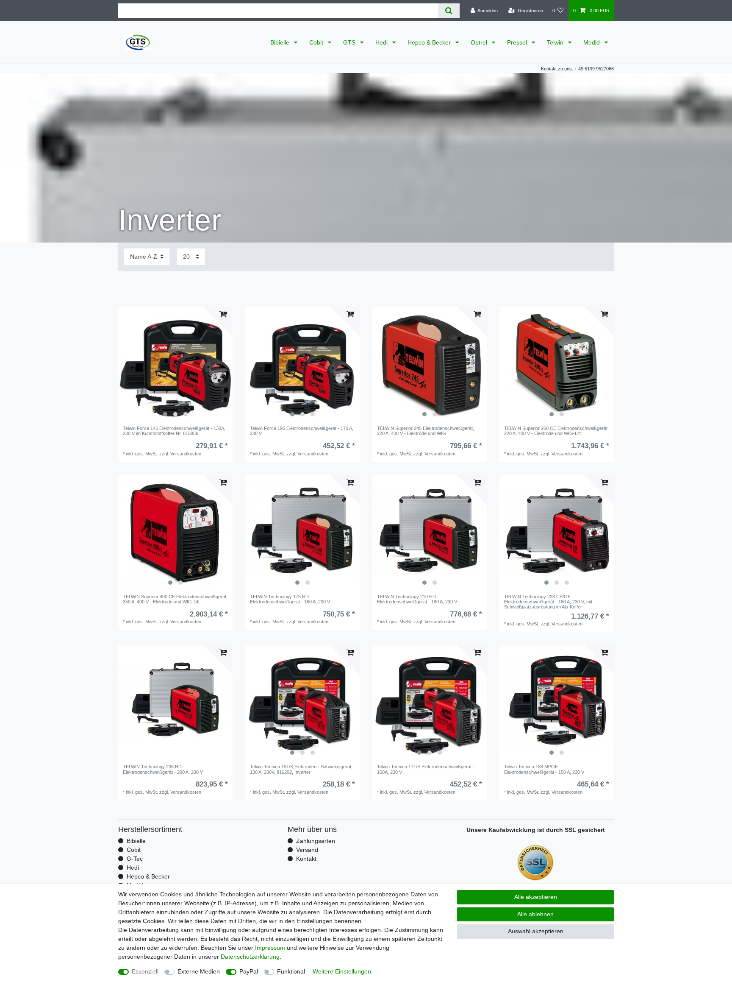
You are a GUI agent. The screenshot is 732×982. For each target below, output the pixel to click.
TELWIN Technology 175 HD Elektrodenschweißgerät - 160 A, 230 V (290, 599)
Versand (307, 849)
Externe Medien (198, 971)
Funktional (291, 971)
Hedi (382, 42)
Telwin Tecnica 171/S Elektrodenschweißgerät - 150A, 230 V (425, 769)
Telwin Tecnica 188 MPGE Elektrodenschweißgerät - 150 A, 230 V (544, 769)
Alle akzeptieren (535, 896)
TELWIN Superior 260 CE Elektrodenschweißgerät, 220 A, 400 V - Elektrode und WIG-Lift (556, 431)
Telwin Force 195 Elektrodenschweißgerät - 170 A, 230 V (301, 431)
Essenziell (145, 971)
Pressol (518, 42)
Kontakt (306, 858)
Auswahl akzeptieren (535, 931)
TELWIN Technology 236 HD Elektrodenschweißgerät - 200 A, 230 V (163, 769)
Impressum (270, 947)
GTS (350, 42)
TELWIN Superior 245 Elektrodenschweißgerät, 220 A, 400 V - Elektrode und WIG (425, 431)
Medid (592, 42)
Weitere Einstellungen (342, 971)
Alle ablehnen (535, 914)
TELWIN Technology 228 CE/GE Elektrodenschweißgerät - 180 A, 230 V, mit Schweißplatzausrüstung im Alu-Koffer (548, 602)
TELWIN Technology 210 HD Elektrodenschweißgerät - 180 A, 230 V (417, 599)
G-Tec (135, 858)
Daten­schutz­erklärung (250, 956)
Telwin (556, 42)
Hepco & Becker (430, 42)
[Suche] (449, 10)
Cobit (317, 42)
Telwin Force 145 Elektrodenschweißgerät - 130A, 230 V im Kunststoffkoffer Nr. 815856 (174, 431)
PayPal (248, 971)
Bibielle (280, 42)
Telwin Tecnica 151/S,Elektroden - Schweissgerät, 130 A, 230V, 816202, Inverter (301, 769)
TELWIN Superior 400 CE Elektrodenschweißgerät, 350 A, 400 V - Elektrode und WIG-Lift (175, 599)
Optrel (480, 42)
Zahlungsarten (315, 840)
